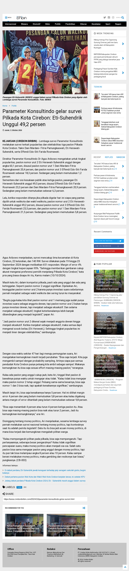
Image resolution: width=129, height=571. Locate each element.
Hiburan (83, 24)
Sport (108, 24)
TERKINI (98, 87)
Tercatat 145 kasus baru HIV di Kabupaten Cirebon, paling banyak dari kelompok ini (112, 96)
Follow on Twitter (103, 241)
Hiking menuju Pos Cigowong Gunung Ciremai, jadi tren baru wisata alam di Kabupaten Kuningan (108, 282)
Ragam (118, 24)
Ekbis (47, 24)
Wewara (24, 24)
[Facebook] (109, 17)
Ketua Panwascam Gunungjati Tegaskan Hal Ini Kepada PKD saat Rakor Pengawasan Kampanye (23, 528)
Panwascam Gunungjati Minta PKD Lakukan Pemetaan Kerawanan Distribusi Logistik (65, 528)
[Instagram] (113, 17)
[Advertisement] (45, 237)
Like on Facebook (103, 246)
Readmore (105, 306)
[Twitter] (104, 17)
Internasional (10, 24)
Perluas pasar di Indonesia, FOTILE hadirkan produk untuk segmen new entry (111, 110)
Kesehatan (96, 24)
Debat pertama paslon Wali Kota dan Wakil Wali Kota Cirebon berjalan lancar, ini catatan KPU (45, 477)
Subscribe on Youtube (105, 251)
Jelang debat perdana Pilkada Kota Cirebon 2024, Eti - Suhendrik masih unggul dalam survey (45, 481)
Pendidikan (70, 24)
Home (5, 106)
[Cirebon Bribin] (22, 18)
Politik (57, 24)
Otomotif (36, 24)
